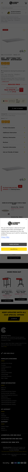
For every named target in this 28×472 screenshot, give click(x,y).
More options (14, 244)
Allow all (14, 249)
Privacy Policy (5, 237)
